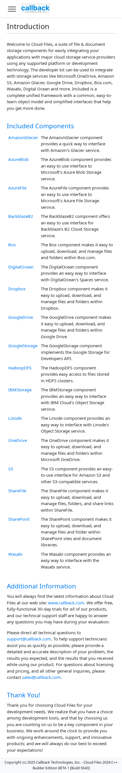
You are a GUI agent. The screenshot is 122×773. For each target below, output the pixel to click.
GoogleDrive (20, 317)
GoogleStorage (22, 345)
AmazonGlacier (23, 137)
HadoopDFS (19, 368)
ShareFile (17, 490)
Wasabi (15, 554)
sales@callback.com (41, 677)
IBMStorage (19, 389)
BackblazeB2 (20, 216)
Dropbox (17, 289)
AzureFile (17, 188)
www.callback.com (66, 602)
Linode (15, 418)
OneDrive (17, 440)
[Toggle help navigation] (12, 8)
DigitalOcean (20, 267)
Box (12, 244)
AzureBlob (18, 159)
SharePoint (19, 519)
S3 (10, 469)
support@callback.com (29, 639)
